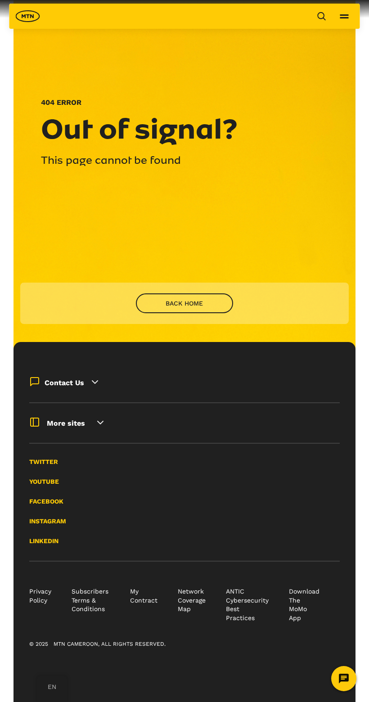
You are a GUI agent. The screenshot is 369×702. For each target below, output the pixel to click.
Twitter (43, 461)
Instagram (47, 521)
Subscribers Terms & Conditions (90, 600)
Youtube (44, 481)
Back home (184, 303)
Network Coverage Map (192, 600)
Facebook (46, 501)
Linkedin (43, 540)
